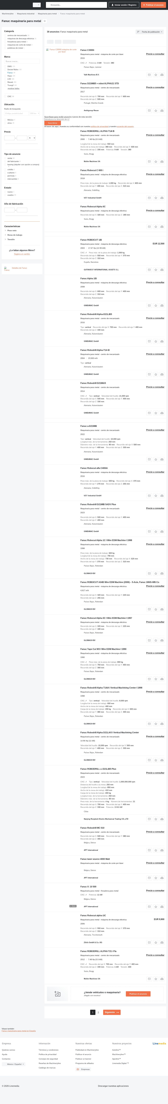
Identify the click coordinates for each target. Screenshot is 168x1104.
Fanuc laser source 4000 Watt (95, 859)
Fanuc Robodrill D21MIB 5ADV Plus (98, 504)
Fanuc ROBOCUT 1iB (91, 240)
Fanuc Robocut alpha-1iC (93, 915)
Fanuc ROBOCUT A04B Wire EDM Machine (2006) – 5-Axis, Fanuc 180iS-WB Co (119, 582)
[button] (155, 74)
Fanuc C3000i (87, 50)
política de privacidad (99, 126)
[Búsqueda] (48, 5)
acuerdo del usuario (125, 126)
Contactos (6, 1059)
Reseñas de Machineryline (50, 1063)
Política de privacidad (47, 1054)
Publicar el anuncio (138, 994)
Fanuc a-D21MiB (88, 426)
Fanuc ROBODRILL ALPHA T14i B (97, 131)
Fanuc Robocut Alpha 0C (93, 206)
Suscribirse (52, 123)
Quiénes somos (8, 1050)
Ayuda (4, 1054)
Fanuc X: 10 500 (88, 887)
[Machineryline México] (16, 5)
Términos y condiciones (48, 1050)
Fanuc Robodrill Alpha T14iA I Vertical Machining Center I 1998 (111, 688)
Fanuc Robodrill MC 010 (92, 828)
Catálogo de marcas (47, 1068)
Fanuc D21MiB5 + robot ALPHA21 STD (99, 83)
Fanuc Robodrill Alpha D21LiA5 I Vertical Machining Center (109, 732)
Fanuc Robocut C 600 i (91, 170)
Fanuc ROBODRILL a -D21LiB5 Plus (98, 769)
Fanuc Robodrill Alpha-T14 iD (95, 350)
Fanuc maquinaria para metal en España (19, 1031)
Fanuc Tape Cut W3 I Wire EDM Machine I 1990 (103, 649)
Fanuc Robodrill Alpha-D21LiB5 (96, 314)
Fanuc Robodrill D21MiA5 (93, 383)
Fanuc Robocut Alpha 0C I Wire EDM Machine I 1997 (106, 618)
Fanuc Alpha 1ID (88, 278)
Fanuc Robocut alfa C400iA (94, 468)
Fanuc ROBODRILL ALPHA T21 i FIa (98, 951)
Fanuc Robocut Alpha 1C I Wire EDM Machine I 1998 (106, 540)
